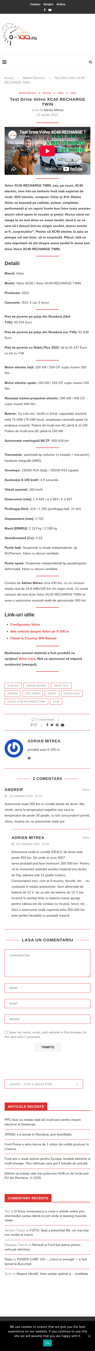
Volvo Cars (26, 658)
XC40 (56, 701)
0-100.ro (13, 685)
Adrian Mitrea (53, 110)
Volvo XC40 (72, 693)
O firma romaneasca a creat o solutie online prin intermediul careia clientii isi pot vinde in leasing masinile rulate (45, 1215)
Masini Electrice (34, 78)
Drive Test (61, 685)
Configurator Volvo (25, 624)
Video (61, 93)
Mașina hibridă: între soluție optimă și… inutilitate (52, 1273)
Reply (86, 790)
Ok (47, 1343)
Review (47, 93)
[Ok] (89, 1336)
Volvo (73, 93)
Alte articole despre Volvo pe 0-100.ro (39, 631)
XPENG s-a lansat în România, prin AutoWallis (38, 1134)
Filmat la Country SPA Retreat (33, 638)
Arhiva (60, 4)
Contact (35, 4)
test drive (32, 693)
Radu (8, 1259)
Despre (48, 4)
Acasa (9, 78)
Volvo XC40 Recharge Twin (26, 701)
